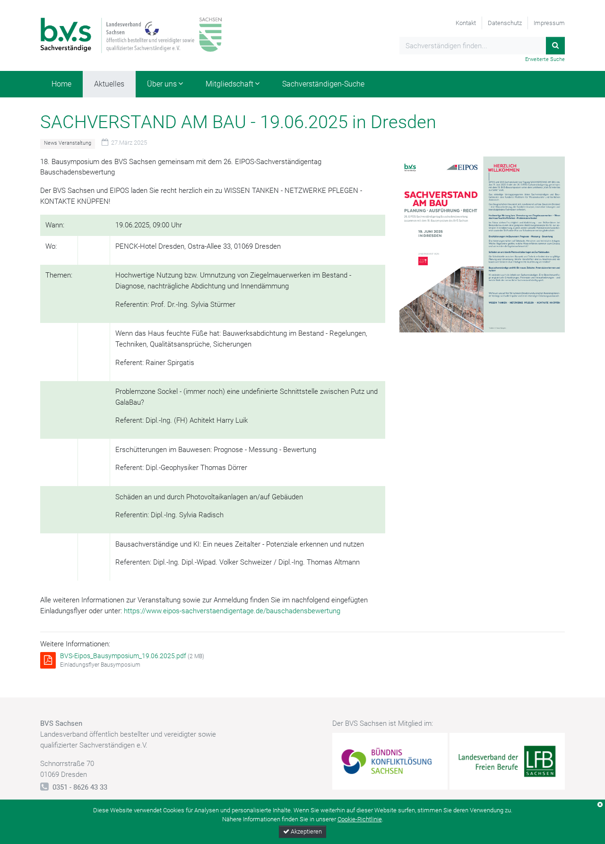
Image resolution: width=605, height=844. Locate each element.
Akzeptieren (305, 831)
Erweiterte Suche (545, 59)
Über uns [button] (162, 83)
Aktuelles (109, 83)
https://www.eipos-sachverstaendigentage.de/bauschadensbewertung (232, 611)
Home (61, 83)
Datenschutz (505, 22)
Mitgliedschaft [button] (229, 83)
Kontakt (466, 22)
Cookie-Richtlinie (359, 819)
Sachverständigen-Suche (323, 83)
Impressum (549, 22)
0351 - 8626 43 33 (79, 787)
